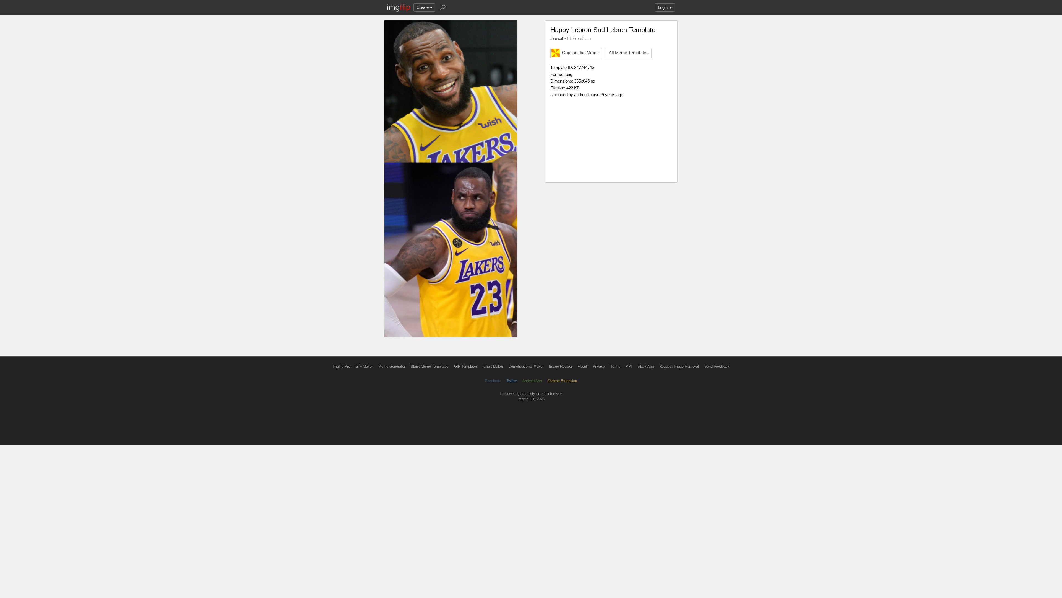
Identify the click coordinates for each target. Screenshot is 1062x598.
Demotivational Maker (526, 366)
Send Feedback (717, 366)
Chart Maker (493, 366)
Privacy (599, 366)
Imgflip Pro (341, 366)
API (629, 366)
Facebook (493, 381)
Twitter (511, 381)
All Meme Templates (629, 52)
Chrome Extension (562, 381)
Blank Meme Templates (430, 366)
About (582, 366)
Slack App (645, 366)
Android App (532, 381)
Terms (615, 366)
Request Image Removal (679, 366)
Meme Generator (391, 366)
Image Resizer (560, 366)
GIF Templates (466, 366)
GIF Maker (364, 366)
